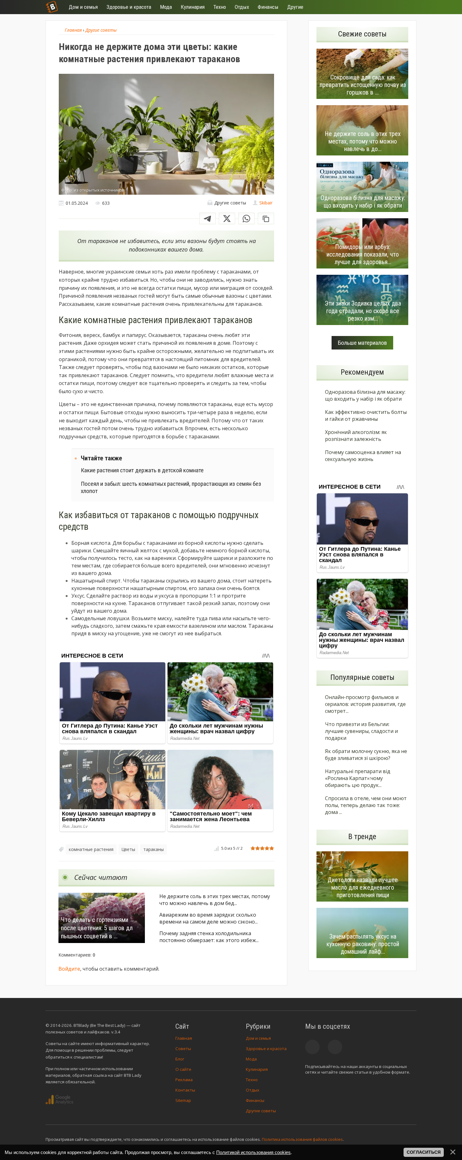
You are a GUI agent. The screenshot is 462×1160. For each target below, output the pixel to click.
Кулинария (257, 1069)
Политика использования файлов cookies (302, 1139)
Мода (251, 1059)
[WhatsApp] (246, 218)
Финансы (255, 1100)
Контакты (185, 1090)
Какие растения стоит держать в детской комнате (142, 470)
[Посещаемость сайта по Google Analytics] (59, 1099)
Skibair (265, 203)
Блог (179, 1059)
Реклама (184, 1079)
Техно (252, 1079)
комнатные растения (91, 849)
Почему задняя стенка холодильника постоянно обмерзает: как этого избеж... (209, 937)
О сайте (183, 1069)
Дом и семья (258, 1038)
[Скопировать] (266, 218)
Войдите (69, 968)
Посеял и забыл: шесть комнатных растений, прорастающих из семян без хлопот (171, 487)
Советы (183, 1048)
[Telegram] (207, 218)
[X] (227, 218)
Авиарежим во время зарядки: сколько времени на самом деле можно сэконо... (208, 918)
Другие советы (261, 1111)
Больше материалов (362, 342)
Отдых (252, 1090)
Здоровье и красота (266, 1048)
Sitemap (183, 1100)
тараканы (153, 849)
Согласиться (424, 1152)
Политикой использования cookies (253, 1152)
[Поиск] (388, 7)
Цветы (128, 849)
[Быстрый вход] (407, 7)
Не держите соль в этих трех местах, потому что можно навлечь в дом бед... (214, 900)
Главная (183, 1038)
